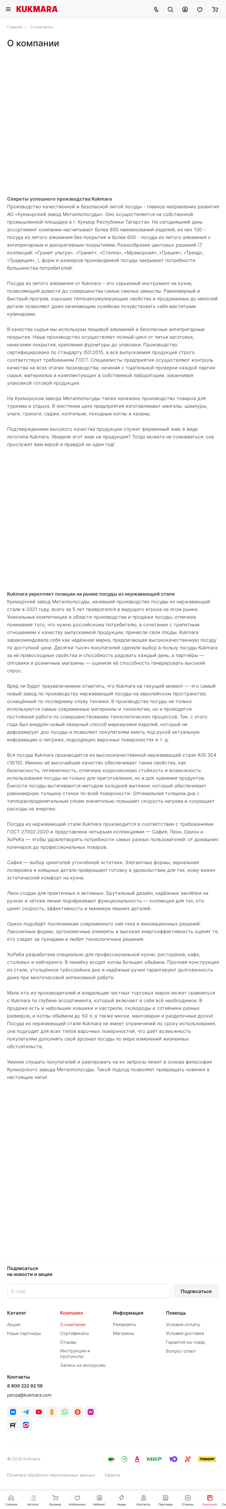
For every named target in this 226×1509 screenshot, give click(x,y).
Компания (71, 1313)
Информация (128, 1313)
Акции (14, 1324)
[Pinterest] (91, 1412)
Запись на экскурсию (83, 1365)
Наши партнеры (24, 1333)
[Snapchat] (13, 1425)
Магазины (123, 1333)
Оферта (112, 1474)
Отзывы (68, 1342)
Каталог (16, 1313)
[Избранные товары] (199, 9)
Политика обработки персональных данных (51, 1474)
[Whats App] (65, 1412)
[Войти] (185, 9)
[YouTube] (39, 1412)
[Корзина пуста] (215, 9)
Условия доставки (185, 1333)
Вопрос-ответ (181, 1351)
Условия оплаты (183, 1324)
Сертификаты (74, 1333)
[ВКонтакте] (13, 1412)
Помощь (176, 1313)
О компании (73, 1324)
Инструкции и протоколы (75, 1353)
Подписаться (196, 1291)
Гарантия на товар (185, 1342)
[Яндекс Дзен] (78, 1412)
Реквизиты (124, 1324)
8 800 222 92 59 (25, 1386)
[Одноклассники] (52, 1412)
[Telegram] (26, 1412)
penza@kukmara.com (29, 1395)
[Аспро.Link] (26, 1425)
